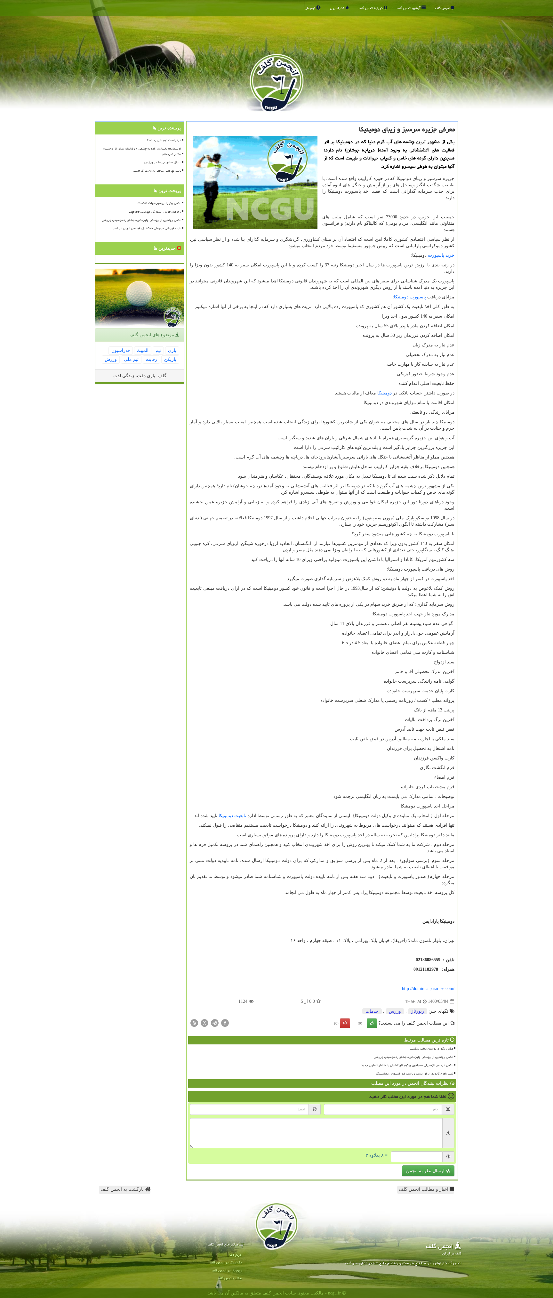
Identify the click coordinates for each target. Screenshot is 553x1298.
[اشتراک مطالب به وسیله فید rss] (194, 1022)
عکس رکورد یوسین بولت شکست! (431, 1048)
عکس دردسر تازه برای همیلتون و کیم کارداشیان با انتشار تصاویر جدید (407, 1065)
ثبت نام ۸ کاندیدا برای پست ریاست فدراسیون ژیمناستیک (414, 1073)
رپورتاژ (417, 1011)
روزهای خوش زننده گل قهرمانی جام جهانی (154, 211)
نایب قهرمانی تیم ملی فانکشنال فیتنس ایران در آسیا (147, 228)
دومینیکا (384, 393)
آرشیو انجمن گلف (409, 7)
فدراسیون (337, 7)
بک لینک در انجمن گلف (226, 1262)
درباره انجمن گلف (371, 7)
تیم (158, 350)
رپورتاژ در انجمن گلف (227, 1270)
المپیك (142, 350)
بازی (172, 350)
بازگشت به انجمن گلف (122, 1189)
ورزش (395, 1011)
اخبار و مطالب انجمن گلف (424, 1189)
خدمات (372, 1011)
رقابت (151, 359)
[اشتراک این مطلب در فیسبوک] (224, 1022)
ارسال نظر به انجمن (426, 1170)
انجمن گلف (443, 7)
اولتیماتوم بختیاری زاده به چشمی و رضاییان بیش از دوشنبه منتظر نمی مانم (142, 151)
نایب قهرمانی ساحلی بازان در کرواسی (157, 170)
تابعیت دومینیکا (232, 815)
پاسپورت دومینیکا (410, 297)
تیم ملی (310, 7)
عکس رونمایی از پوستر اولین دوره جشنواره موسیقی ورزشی (413, 1057)
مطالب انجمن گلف (230, 1278)
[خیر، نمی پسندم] (345, 1023)
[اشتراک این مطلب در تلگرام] (214, 1022)
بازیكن (170, 359)
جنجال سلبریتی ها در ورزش (162, 162)
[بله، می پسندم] (372, 1023)
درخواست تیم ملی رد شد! (164, 140)
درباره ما (235, 1254)
